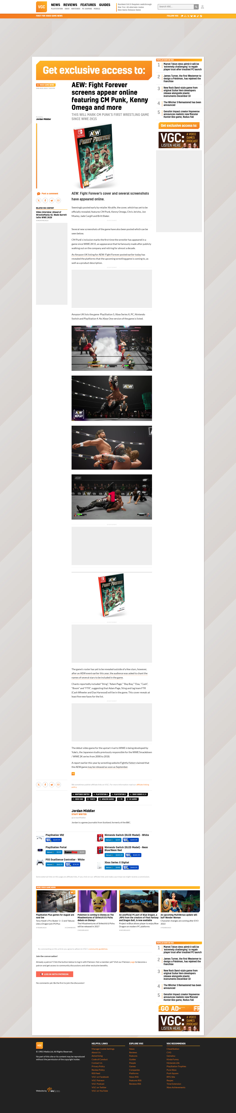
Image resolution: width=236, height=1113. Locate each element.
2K (81, 756)
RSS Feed (96, 1073)
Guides (104, 5)
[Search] (196, 7)
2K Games (133, 799)
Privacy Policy (98, 1066)
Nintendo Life (173, 1063)
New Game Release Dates (129, 10)
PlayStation (57, 9)
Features (88, 5)
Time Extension (174, 1083)
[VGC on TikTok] (198, 16)
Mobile (97, 9)
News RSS (133, 1076)
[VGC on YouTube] (195, 16)
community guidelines (98, 949)
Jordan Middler (43, 119)
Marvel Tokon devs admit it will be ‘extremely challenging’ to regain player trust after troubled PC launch (183, 67)
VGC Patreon (98, 1080)
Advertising (97, 1055)
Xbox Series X (122, 314)
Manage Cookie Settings (103, 1048)
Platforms (133, 1073)
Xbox (67, 9)
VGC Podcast (98, 1083)
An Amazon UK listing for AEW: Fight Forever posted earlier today (106, 254)
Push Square (172, 1073)
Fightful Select (128, 762)
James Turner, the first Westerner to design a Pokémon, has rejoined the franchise (182, 79)
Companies (134, 1070)
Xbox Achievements (176, 1087)
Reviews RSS (135, 1083)
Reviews (70, 5)
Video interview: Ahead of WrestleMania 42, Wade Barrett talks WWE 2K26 (51, 215)
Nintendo (75, 9)
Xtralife (111, 207)
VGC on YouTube (100, 1090)
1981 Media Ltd (45, 1051)
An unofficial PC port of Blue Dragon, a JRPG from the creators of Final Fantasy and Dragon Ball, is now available (138, 918)
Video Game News (47, 85)
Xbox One (108, 318)
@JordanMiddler (79, 818)
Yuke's (92, 799)
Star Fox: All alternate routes (131, 7)
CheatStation (173, 1048)
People (132, 1063)
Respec (170, 1080)
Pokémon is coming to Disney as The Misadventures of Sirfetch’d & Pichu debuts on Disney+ (96, 918)
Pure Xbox (171, 1070)
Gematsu (171, 1055)
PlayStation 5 (107, 314)
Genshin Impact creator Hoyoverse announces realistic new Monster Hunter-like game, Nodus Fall (182, 114)
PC (132, 314)
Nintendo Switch (82, 794)
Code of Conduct (100, 1059)
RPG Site (171, 1076)
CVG (169, 1052)
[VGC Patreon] (182, 16)
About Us (96, 1052)
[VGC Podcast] (185, 16)
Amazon (76, 314)
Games (132, 1066)
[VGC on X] (188, 16)
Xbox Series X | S (139, 794)
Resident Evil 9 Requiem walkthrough (135, 4)
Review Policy (98, 1070)
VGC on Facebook (100, 1076)
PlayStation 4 (91, 318)
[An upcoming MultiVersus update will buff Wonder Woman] (180, 901)
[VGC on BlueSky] (192, 16)
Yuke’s (75, 752)
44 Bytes (53, 1090)
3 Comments (70, 928)
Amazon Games (108, 799)
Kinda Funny (173, 1059)
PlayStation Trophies (176, 1066)
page (132, 962)
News (55, 5)
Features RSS (135, 1080)
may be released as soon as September (108, 767)
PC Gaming (87, 9)
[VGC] (41, 6)
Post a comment (50, 194)
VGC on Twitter (99, 1087)
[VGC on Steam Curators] (201, 16)
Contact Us (97, 1063)
